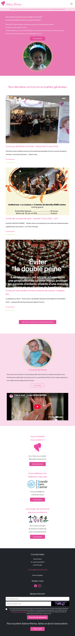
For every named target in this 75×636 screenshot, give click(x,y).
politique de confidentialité (19, 612)
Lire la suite (37, 385)
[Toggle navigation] (71, 4)
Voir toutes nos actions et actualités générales (37, 322)
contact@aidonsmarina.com (37, 570)
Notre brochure (37, 464)
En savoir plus (37, 38)
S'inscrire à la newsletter (37, 617)
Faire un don (37, 629)
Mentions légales (37, 575)
